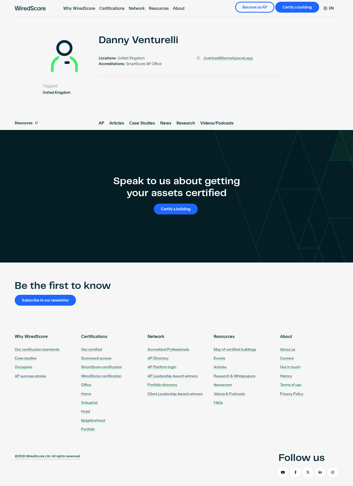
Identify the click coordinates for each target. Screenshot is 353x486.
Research (186, 123)
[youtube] (283, 472)
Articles (116, 123)
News (165, 123)
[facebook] (295, 472)
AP (101, 123)
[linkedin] (320, 472)
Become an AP (254, 7)
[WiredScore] (30, 8)
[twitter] (307, 472)
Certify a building (297, 7)
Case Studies (142, 123)
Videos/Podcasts (217, 123)
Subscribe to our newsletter (45, 300)
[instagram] (332, 472)
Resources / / (26, 123)
